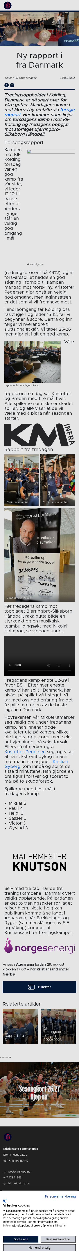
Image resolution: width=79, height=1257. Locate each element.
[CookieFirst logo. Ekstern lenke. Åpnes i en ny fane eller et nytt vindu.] (5, 1201)
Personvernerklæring (60, 1196)
